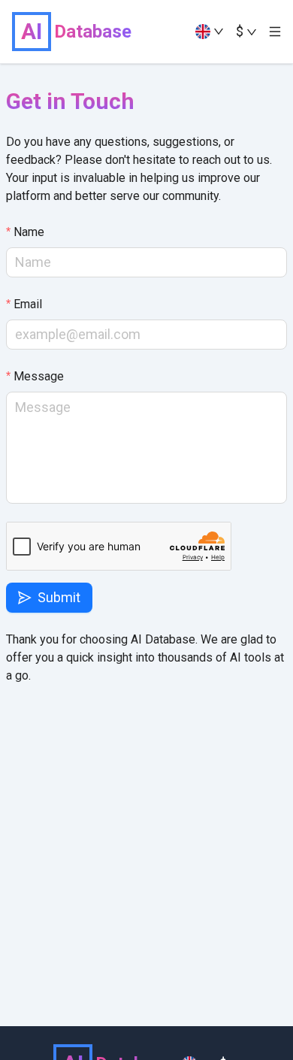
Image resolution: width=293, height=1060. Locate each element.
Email (28, 304)
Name (29, 232)
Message (39, 376)
